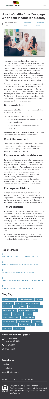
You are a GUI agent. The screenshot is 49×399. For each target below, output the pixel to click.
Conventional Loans (40, 24)
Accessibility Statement (10, 372)
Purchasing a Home (27, 24)
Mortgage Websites (17, 390)
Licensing (5, 364)
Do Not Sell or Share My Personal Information (18, 379)
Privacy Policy (7, 368)
